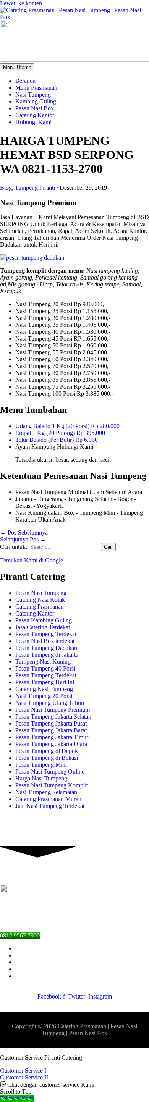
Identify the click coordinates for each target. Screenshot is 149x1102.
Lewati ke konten (21, 3)
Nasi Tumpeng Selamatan (46, 792)
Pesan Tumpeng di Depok (46, 751)
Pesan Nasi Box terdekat (44, 641)
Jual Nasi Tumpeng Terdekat (49, 806)
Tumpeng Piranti (35, 187)
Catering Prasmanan (39, 606)
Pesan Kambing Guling (43, 620)
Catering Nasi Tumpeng (44, 689)
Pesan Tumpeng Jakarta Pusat (51, 723)
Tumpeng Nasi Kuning (43, 661)
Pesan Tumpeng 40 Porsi (45, 668)
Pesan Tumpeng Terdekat (45, 634)
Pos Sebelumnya (24, 532)
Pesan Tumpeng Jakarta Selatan (53, 716)
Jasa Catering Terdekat (42, 627)
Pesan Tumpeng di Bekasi (46, 758)
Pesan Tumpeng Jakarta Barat (51, 730)
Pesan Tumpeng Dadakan (46, 648)
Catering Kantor (34, 613)
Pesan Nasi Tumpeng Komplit (51, 785)
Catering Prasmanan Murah (48, 799)
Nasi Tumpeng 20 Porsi (43, 696)
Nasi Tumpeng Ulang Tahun (49, 703)
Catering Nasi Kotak (40, 599)
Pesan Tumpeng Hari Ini (44, 682)
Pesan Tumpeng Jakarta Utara (51, 744)
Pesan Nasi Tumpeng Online (49, 771)
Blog (6, 187)
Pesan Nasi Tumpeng (40, 593)
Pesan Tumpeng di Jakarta (46, 654)
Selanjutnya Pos (23, 539)
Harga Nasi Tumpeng (41, 778)
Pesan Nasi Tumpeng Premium (52, 709)
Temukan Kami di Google (31, 560)
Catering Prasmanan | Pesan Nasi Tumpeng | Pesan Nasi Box (89, 1029)
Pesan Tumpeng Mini (41, 764)
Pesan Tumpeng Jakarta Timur (51, 737)
